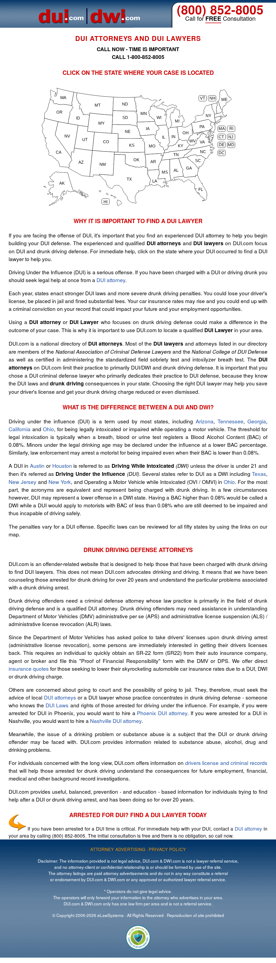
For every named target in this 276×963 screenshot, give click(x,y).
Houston (62, 465)
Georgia (256, 421)
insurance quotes (29, 668)
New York (60, 481)
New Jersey (22, 481)
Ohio (48, 429)
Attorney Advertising (118, 849)
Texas (259, 473)
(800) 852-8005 (220, 9)
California (19, 429)
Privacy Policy (167, 849)
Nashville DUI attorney (116, 720)
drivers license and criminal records (226, 762)
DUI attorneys (60, 697)
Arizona (204, 421)
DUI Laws (57, 705)
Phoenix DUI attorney (162, 712)
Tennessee (230, 421)
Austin (37, 465)
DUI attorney (110, 279)
